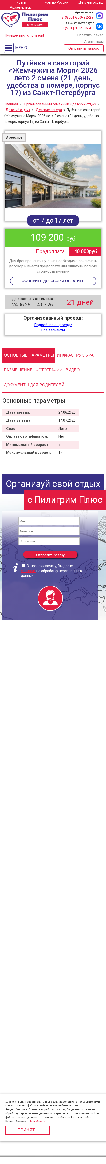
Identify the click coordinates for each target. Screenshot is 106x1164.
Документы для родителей (34, 385)
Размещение (18, 370)
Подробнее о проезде (53, 325)
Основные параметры (29, 355)
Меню (21, 47)
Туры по (55, 2)
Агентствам (94, 41)
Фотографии (49, 370)
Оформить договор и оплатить (53, 281)
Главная (11, 104)
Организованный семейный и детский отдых (60, 104)
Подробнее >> (38, 1121)
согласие (28, 571)
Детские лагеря (49, 110)
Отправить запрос (83, 48)
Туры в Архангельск (20, 4)
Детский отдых (90, 2)
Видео (73, 370)
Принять (27, 1130)
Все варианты (53, 330)
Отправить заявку (50, 555)
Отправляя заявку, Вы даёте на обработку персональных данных (52, 571)
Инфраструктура (75, 355)
